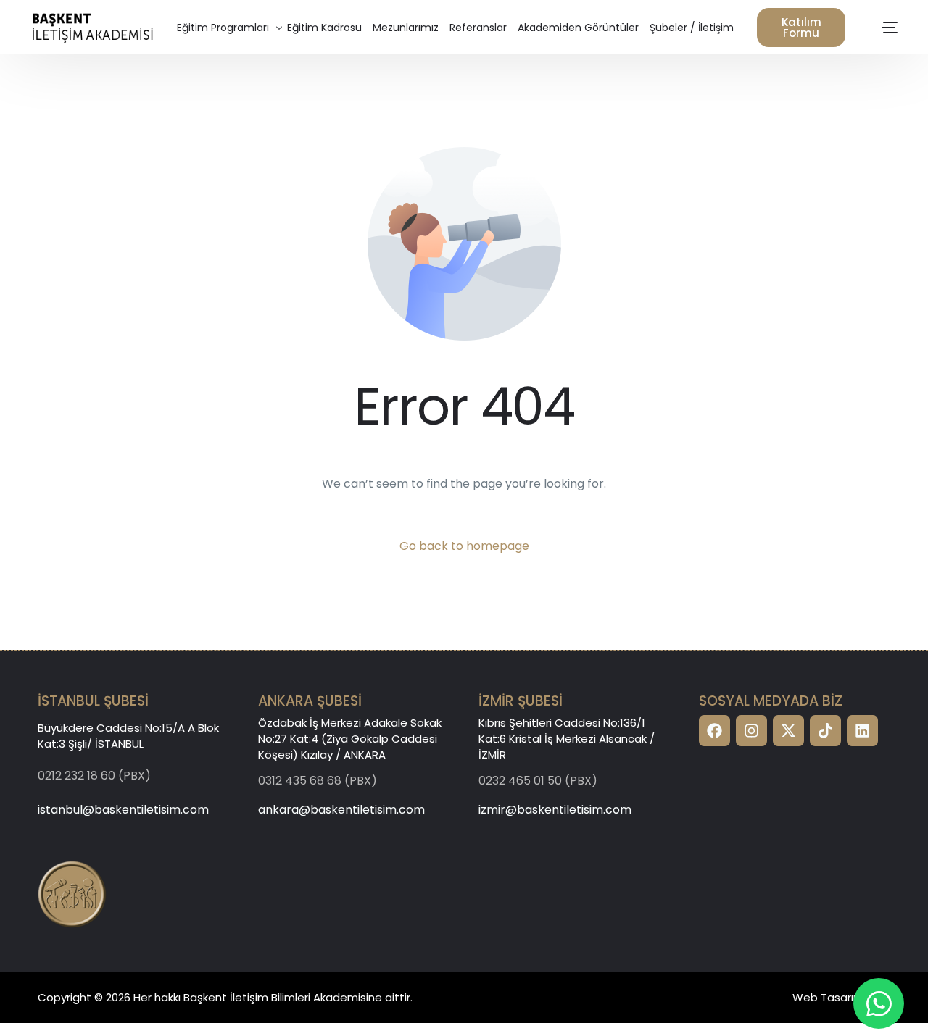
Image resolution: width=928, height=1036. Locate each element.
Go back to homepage (464, 546)
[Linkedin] (862, 730)
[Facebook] (714, 730)
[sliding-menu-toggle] (890, 27)
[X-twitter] (788, 730)
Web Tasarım (828, 997)
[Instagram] (751, 730)
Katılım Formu (801, 27)
